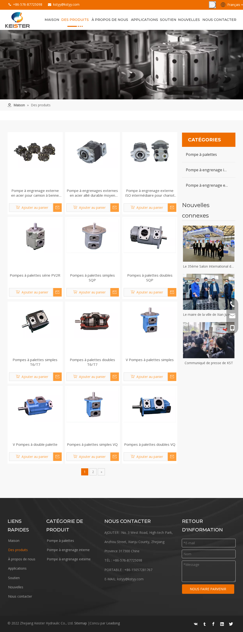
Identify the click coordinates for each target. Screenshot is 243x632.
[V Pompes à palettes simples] (150, 319)
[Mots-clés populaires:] (212, 4)
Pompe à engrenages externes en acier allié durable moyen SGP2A (92, 193)
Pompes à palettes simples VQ (92, 444)
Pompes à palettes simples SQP (92, 277)
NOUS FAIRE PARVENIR (208, 589)
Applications (17, 568)
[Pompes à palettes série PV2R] (35, 235)
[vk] (195, 624)
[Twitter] (231, 624)
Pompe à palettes (201, 154)
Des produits (18, 550)
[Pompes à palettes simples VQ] (92, 404)
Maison (13, 540)
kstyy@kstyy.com (66, 4)
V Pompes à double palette (35, 444)
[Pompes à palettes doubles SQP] (150, 235)
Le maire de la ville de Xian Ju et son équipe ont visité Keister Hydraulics (208, 314)
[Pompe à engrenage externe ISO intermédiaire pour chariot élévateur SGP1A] (150, 150)
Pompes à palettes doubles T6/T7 (92, 362)
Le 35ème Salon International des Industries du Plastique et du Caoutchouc (208, 266)
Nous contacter (20, 596)
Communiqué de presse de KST (209, 363)
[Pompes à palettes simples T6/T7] (35, 319)
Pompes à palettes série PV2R (35, 275)
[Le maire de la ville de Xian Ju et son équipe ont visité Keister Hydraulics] (208, 292)
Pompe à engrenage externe (210, 185)
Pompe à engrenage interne (210, 169)
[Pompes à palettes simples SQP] (92, 235)
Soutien (14, 578)
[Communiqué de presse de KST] (208, 340)
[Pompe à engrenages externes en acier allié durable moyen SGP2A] (92, 150)
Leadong (113, 623)
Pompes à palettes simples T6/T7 (35, 362)
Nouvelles (15, 587)
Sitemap (80, 623)
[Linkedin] (222, 624)
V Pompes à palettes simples (150, 359)
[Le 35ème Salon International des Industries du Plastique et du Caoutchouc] (208, 244)
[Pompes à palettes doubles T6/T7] (92, 319)
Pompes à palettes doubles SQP (150, 277)
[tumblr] (204, 624)
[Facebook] (213, 624)
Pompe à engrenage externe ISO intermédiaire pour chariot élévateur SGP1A (149, 193)
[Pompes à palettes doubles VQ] (150, 404)
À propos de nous (21, 559)
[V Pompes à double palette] (35, 404)
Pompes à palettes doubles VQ (149, 444)
